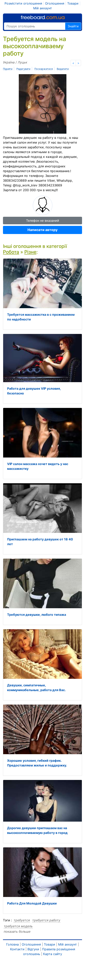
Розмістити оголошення (23, 3)
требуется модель (18, 926)
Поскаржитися (43, 68)
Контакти (17, 949)
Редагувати (23, 68)
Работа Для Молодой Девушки (32, 903)
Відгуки (33, 949)
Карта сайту (52, 954)
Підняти (7, 68)
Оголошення (54, 3)
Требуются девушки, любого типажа (36, 615)
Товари (72, 3)
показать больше (17, 931)
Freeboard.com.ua (42, 17)
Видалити (63, 68)
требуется (22, 920)
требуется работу (46, 920)
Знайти (73, 26)
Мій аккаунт (42, 8)
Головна (12, 944)
